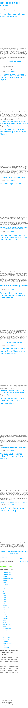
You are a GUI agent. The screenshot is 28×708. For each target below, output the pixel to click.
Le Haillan (5, 614)
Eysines (4, 601)
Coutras (4, 599)
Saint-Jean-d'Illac (6, 639)
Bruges (4, 588)
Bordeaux (5, 586)
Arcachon (5, 576)
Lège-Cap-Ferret (6, 624)
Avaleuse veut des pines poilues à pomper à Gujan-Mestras (12, 456)
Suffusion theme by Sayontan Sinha (24, 560)
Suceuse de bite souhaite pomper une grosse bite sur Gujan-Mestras (12, 295)
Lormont (4, 622)
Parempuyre (5, 632)
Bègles (4, 589)
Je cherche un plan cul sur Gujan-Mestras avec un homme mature (12, 400)
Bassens (5, 580)
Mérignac (5, 630)
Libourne (4, 620)
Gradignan (5, 605)
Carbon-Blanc (6, 593)
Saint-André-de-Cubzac (8, 637)
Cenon (4, 595)
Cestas (4, 597)
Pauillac (4, 634)
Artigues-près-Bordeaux (8, 578)
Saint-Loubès (5, 641)
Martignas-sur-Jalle (7, 628)
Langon (4, 609)
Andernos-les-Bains (7, 574)
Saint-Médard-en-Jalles (7, 643)
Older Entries (3, 557)
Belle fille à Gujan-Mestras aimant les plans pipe (12, 509)
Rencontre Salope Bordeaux (10, 4)
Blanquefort (5, 584)
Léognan (4, 626)
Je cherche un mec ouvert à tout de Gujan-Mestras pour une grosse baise (12, 351)
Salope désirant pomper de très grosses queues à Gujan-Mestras (13, 131)
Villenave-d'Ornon (6, 647)
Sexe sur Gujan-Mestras (11, 184)
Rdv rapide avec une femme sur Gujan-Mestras (12, 15)
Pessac (4, 635)
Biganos (4, 582)
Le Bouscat (5, 612)
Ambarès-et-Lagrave (7, 572)
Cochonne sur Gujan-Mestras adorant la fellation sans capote (13, 77)
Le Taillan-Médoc (6, 618)
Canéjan (4, 591)
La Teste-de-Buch (6, 611)
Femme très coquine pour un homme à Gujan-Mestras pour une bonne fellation (13, 237)
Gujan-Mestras (11, 71)
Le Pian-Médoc (6, 616)
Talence (4, 645)
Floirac (4, 603)
